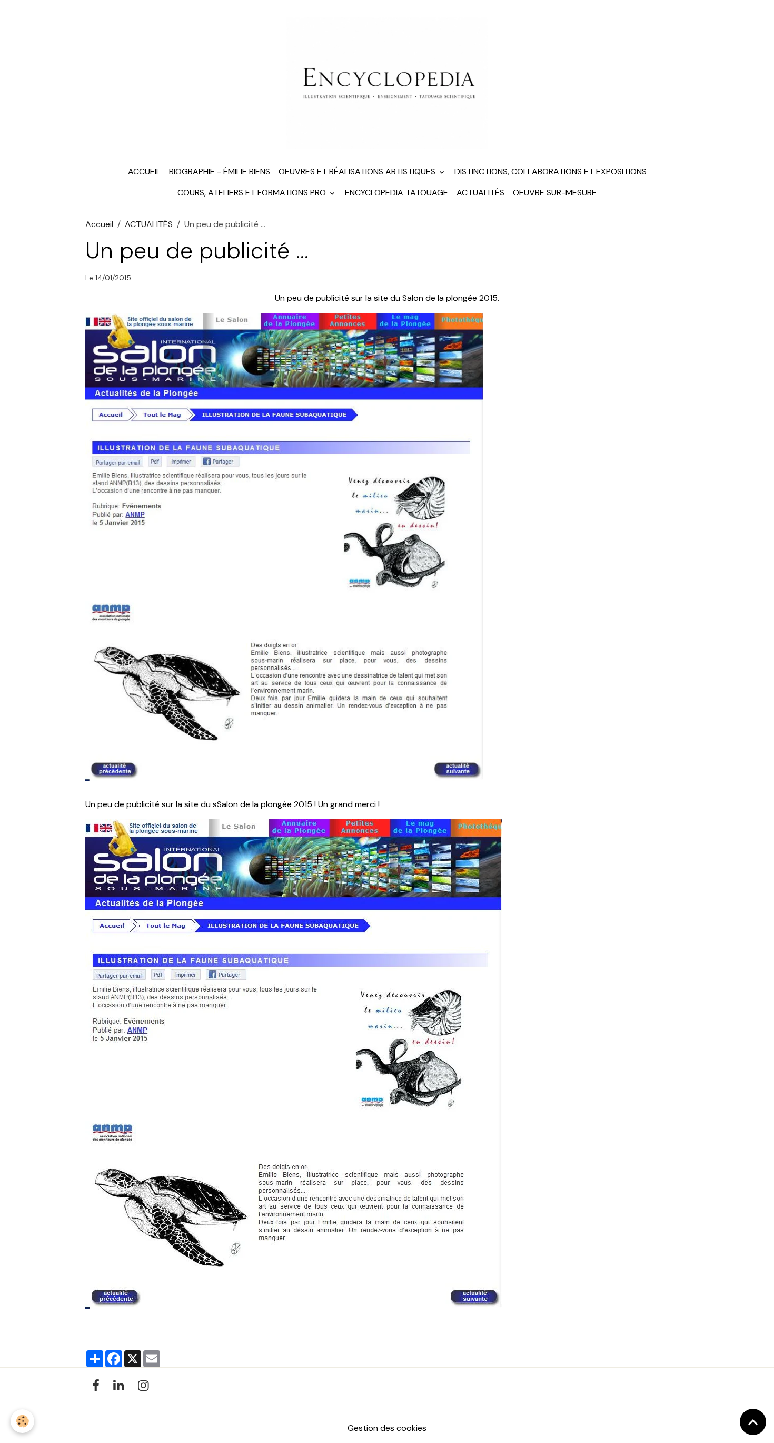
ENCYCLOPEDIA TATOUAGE (396, 192)
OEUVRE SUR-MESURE (555, 192)
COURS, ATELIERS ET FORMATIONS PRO (252, 192)
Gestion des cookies (387, 1428)
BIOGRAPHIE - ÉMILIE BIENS (219, 171)
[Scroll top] (753, 1422)
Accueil (144, 171)
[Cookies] (22, 1421)
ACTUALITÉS (480, 192)
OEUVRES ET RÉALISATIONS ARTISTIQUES (358, 171)
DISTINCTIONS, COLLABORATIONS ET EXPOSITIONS (550, 171)
